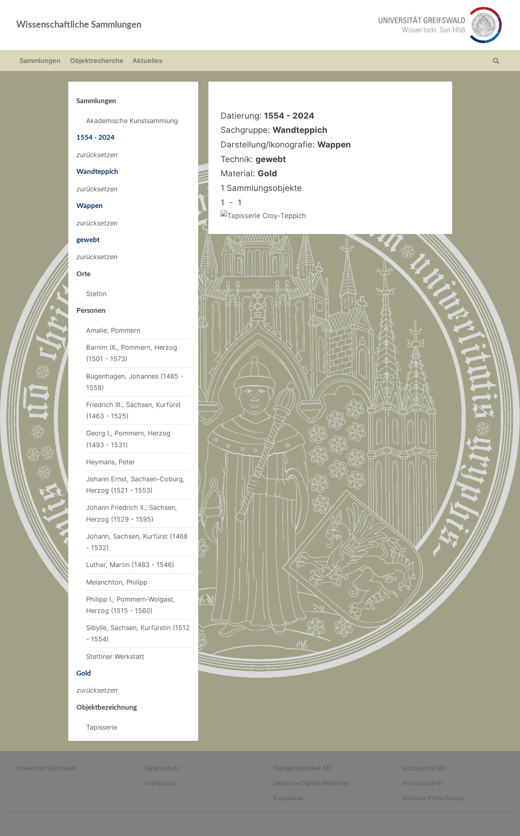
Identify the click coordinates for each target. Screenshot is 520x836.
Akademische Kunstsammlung (132, 121)
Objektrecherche (97, 60)
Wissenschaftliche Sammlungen (78, 24)
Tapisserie (101, 727)
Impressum (160, 783)
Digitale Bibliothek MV (303, 768)
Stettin (96, 294)
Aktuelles (147, 60)
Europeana (288, 798)
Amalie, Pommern (113, 330)
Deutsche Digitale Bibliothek (311, 783)
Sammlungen (40, 60)
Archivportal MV (424, 768)
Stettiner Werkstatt (115, 656)
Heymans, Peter (110, 462)
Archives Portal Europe (433, 798)
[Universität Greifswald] (357, 25)
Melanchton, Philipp (116, 582)
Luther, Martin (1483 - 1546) (130, 565)
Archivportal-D (422, 783)
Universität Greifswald (46, 768)
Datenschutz (162, 768)
